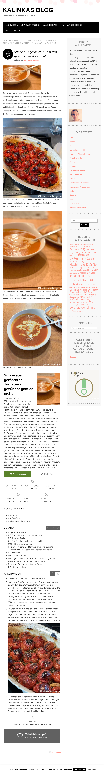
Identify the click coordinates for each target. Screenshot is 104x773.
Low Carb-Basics (30, 25)
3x (58, 527)
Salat (92, 295)
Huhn (89, 267)
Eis (84, 252)
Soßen (72, 191)
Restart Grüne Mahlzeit (83, 291)
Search (84, 225)
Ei (70, 146)
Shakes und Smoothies (79, 183)
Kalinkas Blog (28, 10)
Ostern (73, 288)
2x (53, 527)
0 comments (56, 752)
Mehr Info (91, 769)
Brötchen (78, 247)
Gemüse (73, 162)
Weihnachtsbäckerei (77, 207)
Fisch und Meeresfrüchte (79, 154)
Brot (71, 137)
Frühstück (82, 255)
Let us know (30, 737)
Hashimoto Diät (76, 268)
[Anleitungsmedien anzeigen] (52, 574)
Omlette (91, 285)
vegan (71, 199)
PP (81, 288)
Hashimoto (10, 25)
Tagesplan (74, 302)
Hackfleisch (76, 261)
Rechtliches (11, 30)
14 (7, 51)
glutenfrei (81, 258)
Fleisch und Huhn (76, 158)
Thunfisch (85, 302)
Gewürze (73, 166)
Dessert (72, 142)
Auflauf (72, 244)
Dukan (77, 249)
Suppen (36, 60)
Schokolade (76, 297)
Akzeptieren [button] (80, 769)
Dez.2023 (7, 55)
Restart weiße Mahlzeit (81, 293)
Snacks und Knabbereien (79, 187)
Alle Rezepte (50, 25)
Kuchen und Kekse (77, 170)
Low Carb (28, 60)
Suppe (87, 299)
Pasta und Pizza (76, 174)
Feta (92, 252)
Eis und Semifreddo (77, 150)
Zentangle (79, 311)
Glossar (72, 357)
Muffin (83, 285)
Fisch (72, 255)
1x (48, 527)
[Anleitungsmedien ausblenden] (57, 574)
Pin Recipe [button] (48, 474)
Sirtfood (76, 299)
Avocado (80, 244)
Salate (72, 178)
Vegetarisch (74, 203)
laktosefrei (83, 275)
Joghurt (72, 270)
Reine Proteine (82, 290)
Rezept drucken (19, 474)
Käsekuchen (74, 273)
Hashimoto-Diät (84, 264)
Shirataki (88, 297)
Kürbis (85, 273)
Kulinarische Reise (72, 25)
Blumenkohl (89, 244)
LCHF (74, 280)
